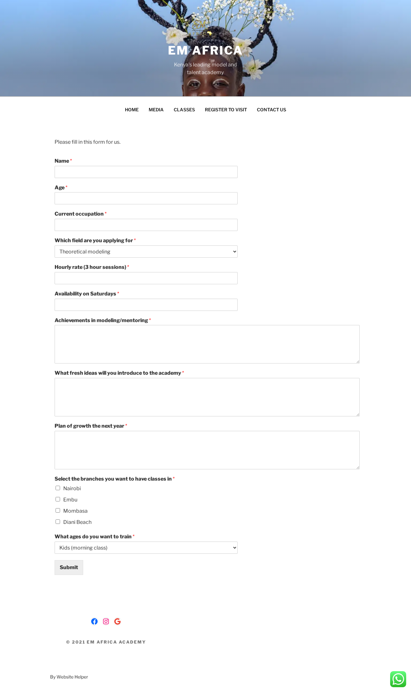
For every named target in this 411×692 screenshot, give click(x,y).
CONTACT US (271, 109)
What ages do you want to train (95, 537)
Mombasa (75, 511)
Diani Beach (77, 522)
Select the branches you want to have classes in (115, 479)
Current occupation (81, 214)
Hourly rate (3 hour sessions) (92, 267)
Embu (70, 500)
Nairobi (72, 488)
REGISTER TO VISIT (226, 109)
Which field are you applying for (95, 240)
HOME (132, 109)
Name (63, 161)
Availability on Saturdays (87, 294)
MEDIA (156, 109)
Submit (69, 567)
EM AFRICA (205, 50)
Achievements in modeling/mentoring (103, 320)
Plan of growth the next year (91, 426)
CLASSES (184, 109)
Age (61, 187)
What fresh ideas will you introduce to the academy (119, 373)
